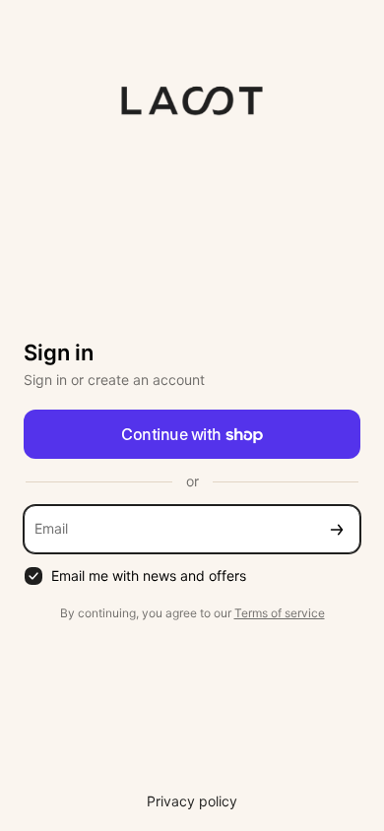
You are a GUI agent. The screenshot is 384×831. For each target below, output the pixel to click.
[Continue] (336, 529)
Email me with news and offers (148, 575)
